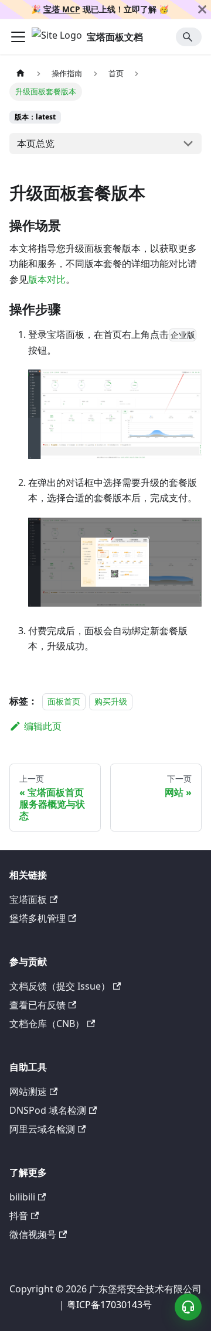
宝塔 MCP (61, 9)
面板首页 (63, 701)
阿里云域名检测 (42, 1129)
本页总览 (36, 143)
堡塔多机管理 (37, 918)
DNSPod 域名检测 (47, 1110)
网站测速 (28, 1091)
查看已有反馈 (37, 1004)
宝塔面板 (28, 899)
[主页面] (20, 73)
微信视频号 (32, 1234)
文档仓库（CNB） (46, 1023)
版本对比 (47, 279)
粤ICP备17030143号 (109, 1304)
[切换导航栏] (18, 37)
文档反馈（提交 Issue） (59, 986)
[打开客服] (188, 1307)
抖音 (18, 1215)
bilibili (22, 1196)
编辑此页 (43, 726)
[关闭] (202, 9)
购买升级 (110, 701)
